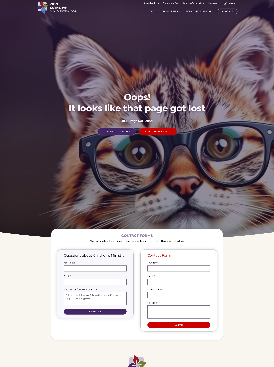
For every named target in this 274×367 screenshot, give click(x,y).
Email (67, 276)
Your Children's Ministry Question (81, 289)
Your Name (70, 262)
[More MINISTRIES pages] (179, 11)
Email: (151, 276)
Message (152, 303)
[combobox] (178, 295)
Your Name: (154, 262)
